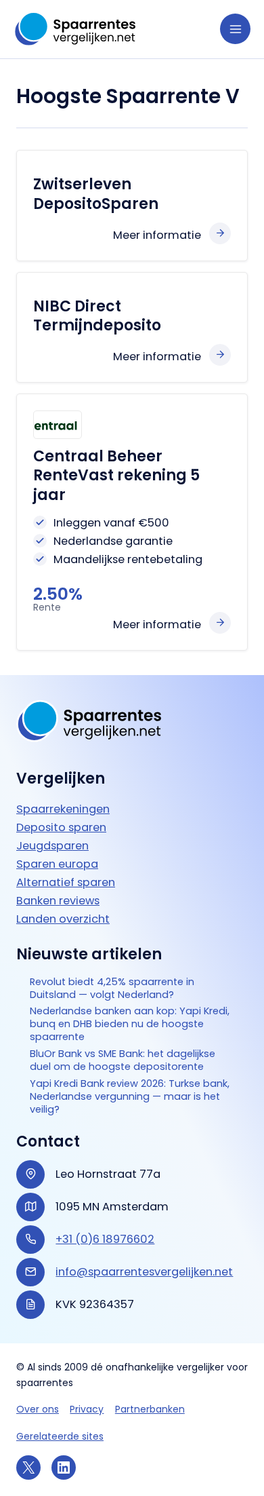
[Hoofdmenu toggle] (235, 29)
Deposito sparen (61, 827)
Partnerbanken (150, 1409)
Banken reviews (58, 900)
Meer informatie (157, 235)
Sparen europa (57, 864)
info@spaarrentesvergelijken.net (144, 1272)
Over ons (37, 1409)
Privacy (87, 1409)
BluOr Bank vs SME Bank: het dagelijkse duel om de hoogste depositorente (122, 1060)
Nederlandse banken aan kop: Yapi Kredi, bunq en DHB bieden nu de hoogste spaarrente (129, 1024)
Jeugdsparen (52, 846)
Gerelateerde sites (60, 1436)
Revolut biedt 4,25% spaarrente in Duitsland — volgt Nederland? (112, 988)
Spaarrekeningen (63, 809)
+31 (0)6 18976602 (105, 1239)
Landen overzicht (63, 919)
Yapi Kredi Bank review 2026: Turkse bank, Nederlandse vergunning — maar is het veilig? (129, 1096)
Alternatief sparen (65, 882)
